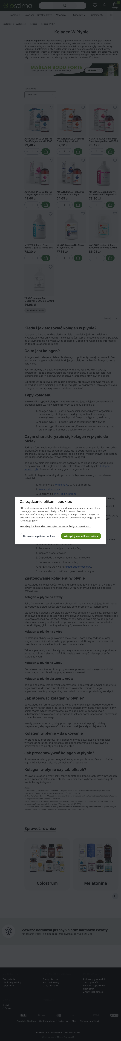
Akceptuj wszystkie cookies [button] (81, 536)
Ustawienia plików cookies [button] (39, 536)
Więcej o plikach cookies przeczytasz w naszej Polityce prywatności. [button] (55, 526)
